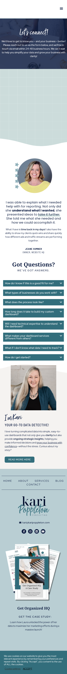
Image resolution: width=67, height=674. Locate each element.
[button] (61, 8)
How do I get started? (18, 357)
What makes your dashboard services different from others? (27, 337)
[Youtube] (43, 531)
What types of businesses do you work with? (31, 292)
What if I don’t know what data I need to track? (32, 348)
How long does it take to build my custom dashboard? (29, 313)
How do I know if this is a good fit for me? (29, 283)
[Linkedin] (36, 531)
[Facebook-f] (24, 531)
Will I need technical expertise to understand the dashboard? (31, 325)
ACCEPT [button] (27, 668)
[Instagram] (30, 531)
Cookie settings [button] (13, 668)
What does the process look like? (24, 302)
